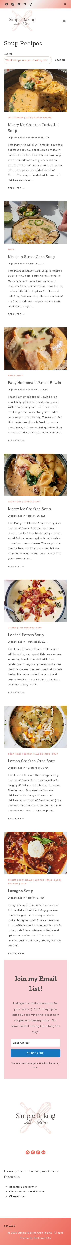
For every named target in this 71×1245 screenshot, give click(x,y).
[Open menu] (64, 20)
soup (29, 117)
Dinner (28, 502)
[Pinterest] (24, 4)
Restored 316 (42, 1238)
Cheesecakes (17, 1196)
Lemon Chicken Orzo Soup (32, 760)
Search (8, 53)
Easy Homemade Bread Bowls (34, 382)
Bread (11, 375)
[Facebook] (6, 4)
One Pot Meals (43, 880)
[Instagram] (12, 4)
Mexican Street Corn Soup (31, 256)
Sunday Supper (43, 117)
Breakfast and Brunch (23, 1186)
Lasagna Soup (20, 890)
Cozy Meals (15, 502)
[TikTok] (31, 4)
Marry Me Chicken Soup (29, 508)
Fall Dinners (15, 117)
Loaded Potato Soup (26, 634)
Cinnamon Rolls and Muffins (27, 1191)
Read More (15, 188)
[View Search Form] (65, 4)
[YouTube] (18, 4)
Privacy (9, 1226)
